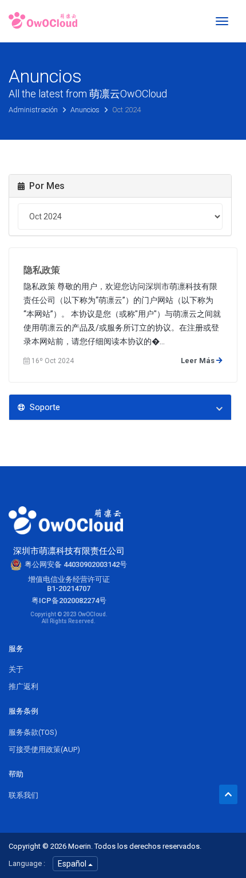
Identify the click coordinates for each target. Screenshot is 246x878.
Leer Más (198, 360)
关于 (16, 669)
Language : (27, 863)
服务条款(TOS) (33, 732)
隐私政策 (41, 270)
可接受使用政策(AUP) (44, 749)
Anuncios (85, 109)
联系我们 (23, 795)
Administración (34, 109)
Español (73, 863)
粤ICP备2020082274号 (68, 600)
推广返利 (23, 686)
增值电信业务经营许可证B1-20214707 (69, 584)
